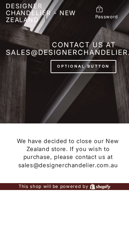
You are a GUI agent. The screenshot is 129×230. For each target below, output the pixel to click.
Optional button (83, 66)
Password (106, 16)
